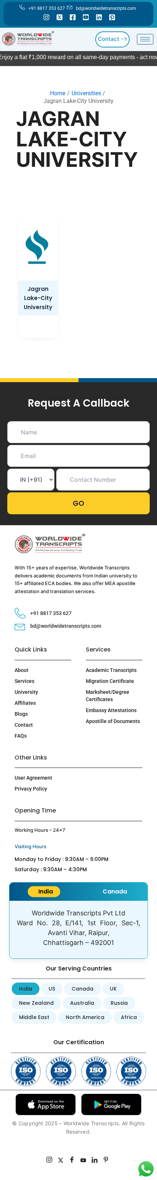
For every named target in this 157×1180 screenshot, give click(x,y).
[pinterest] (106, 1160)
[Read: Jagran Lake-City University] (38, 248)
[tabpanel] (78, 929)
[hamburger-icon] (145, 39)
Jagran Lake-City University (38, 298)
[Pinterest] (112, 16)
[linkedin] (94, 1160)
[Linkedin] (99, 16)
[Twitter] (59, 16)
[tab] (44, 891)
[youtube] (83, 1160)
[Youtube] (86, 16)
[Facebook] (73, 16)
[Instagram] (46, 16)
